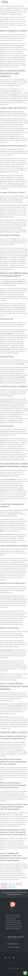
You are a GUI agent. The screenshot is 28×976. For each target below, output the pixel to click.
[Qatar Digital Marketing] (4, 2)
